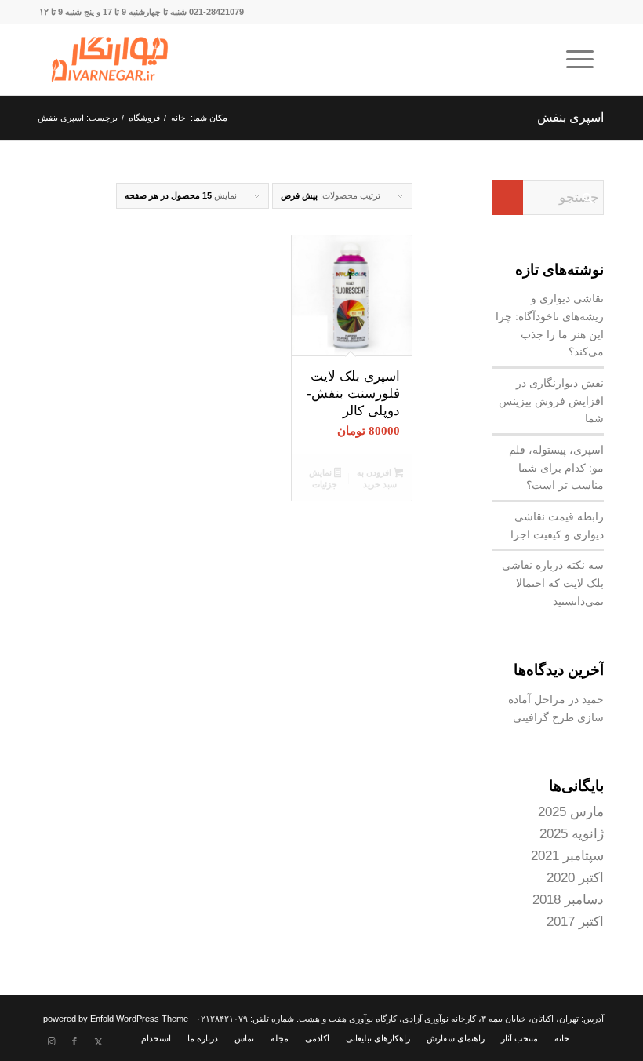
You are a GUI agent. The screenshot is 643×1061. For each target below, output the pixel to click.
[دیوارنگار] (109, 59)
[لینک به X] (98, 1041)
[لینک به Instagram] (51, 1041)
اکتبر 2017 (575, 921)
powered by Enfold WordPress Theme (115, 1018)
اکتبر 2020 (575, 877)
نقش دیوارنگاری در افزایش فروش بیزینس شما (551, 400)
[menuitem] (585, 59)
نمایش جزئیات (323, 478)
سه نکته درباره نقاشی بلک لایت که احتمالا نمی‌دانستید (553, 582)
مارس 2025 (571, 811)
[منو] (585, 59)
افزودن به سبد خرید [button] (377, 478)
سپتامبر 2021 (567, 855)
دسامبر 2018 (568, 899)
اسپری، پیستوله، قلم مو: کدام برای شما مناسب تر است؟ (556, 467)
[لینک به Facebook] (74, 1041)
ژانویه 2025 (571, 833)
